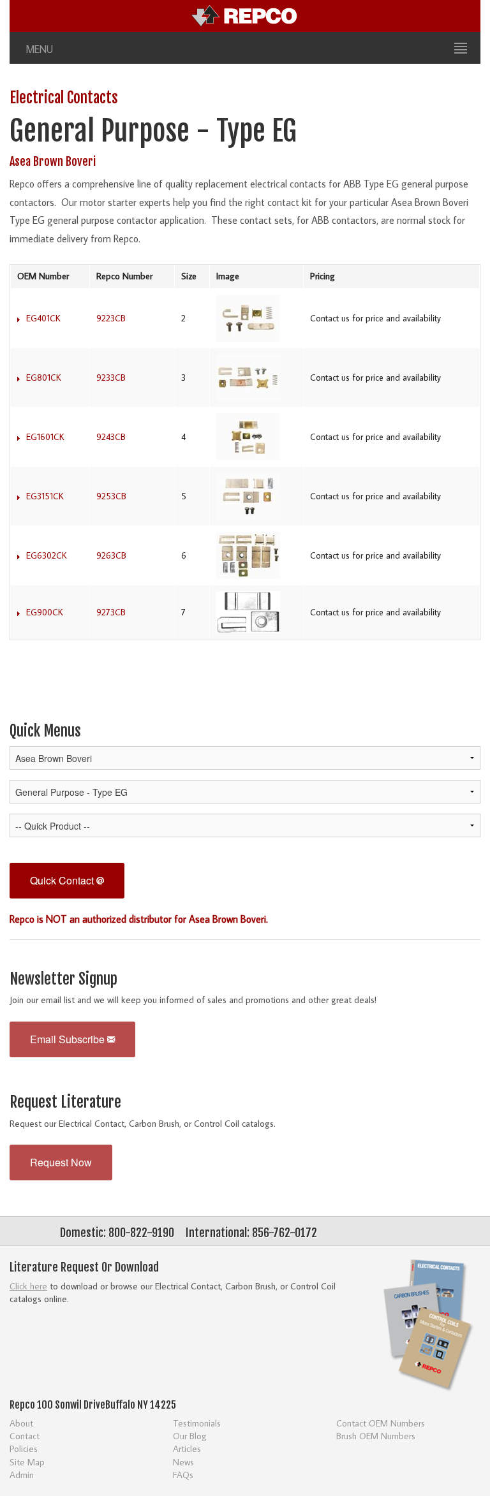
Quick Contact (63, 880)
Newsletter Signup (63, 979)
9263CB (111, 555)
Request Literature (65, 1102)
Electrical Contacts (64, 98)
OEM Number (43, 276)
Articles (187, 1448)
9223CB (111, 318)
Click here (28, 1286)
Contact (25, 1436)
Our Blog (190, 1436)
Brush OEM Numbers (375, 1436)
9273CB (111, 612)
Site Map (27, 1462)
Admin (22, 1475)
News (183, 1462)
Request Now (61, 1162)
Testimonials (197, 1423)
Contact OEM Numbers (380, 1423)
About (21, 1423)
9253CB (111, 496)
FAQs (183, 1475)
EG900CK (44, 612)
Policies (24, 1448)
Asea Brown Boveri (53, 161)
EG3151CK (45, 496)
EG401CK (43, 318)
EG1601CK (45, 437)
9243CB (111, 437)
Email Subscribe (68, 1039)
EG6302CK (46, 555)
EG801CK (43, 377)
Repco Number (124, 276)
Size (189, 276)
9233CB (111, 377)
